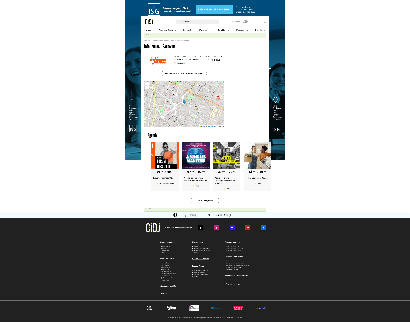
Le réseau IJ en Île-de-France (235, 263)
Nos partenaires (165, 276)
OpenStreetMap (212, 126)
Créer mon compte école (233, 250)
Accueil (147, 41)
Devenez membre (232, 242)
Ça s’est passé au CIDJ (167, 278)
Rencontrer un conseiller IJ (234, 267)
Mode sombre (236, 22)
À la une (147, 30)
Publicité (171, 317)
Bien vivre (259, 30)
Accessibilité (217, 317)
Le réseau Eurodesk (232, 269)
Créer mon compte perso (233, 246)
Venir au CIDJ (165, 248)
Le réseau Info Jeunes (234, 257)
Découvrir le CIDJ (167, 259)
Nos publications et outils (168, 273)
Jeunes (196, 246)
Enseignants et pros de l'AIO (202, 248)
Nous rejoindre (165, 280)
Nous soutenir (165, 250)
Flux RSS (178, 317)
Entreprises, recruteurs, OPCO (202, 250)
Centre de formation (200, 259)
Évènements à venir (199, 272)
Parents (196, 253)
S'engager (240, 30)
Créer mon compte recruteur (234, 248)
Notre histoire (165, 265)
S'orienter (203, 30)
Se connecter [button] (265, 21)
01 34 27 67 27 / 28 (216, 60)
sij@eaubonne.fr (181, 63)
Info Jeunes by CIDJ (168, 286)
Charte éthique (187, 317)
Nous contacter (165, 246)
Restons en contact (168, 242)
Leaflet (203, 126)
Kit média (196, 276)
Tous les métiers (166, 30)
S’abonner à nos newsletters (236, 275)
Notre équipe (165, 269)
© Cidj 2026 (230, 317)
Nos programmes (166, 271)
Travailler (222, 30)
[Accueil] (154, 21)
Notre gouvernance (166, 267)
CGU (224, 317)
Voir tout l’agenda (205, 200)
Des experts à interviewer (201, 274)
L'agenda (163, 293)
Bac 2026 (187, 30)
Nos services (197, 242)
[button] (184, 102)
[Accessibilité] (175, 215)
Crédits (163, 253)
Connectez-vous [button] (233, 284)
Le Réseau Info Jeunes (160, 41)
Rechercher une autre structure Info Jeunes (184, 73)
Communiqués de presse (201, 270)
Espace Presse (198, 266)
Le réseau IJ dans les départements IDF (238, 265)
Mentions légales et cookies (203, 317)
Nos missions (165, 263)
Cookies (239, 317)
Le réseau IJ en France (233, 261)
